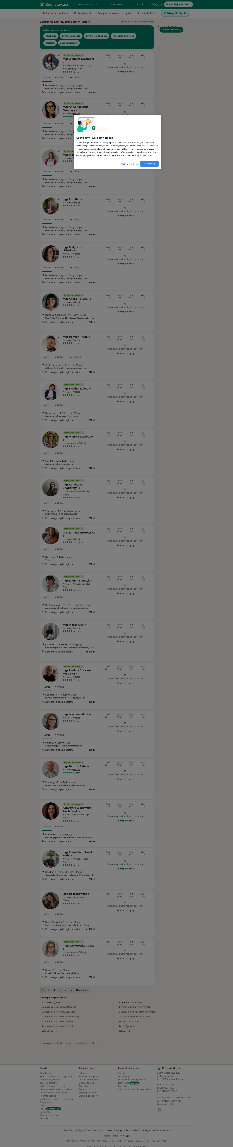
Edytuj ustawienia (129, 164)
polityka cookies (146, 155)
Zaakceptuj (149, 164)
